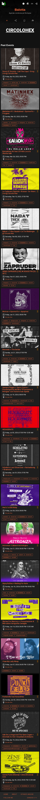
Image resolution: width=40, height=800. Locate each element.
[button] (27, 794)
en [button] (32, 3)
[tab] (7, 20)
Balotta (20, 9)
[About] (23, 4)
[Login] (36, 4)
